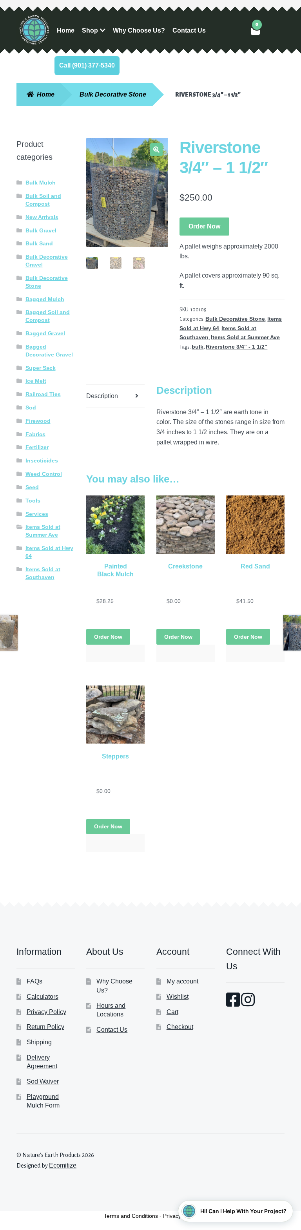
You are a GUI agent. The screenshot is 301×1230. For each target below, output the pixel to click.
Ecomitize (62, 1165)
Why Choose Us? (139, 30)
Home (65, 30)
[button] (156, 149)
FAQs (34, 981)
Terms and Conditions (131, 1216)
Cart (172, 1012)
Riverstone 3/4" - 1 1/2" (236, 347)
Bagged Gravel (45, 333)
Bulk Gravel (40, 230)
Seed (32, 487)
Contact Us (189, 30)
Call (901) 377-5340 (87, 65)
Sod (30, 407)
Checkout (180, 1026)
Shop (90, 30)
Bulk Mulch (40, 182)
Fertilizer (37, 447)
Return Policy (45, 1026)
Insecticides (41, 460)
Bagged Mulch (44, 299)
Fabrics (35, 434)
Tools (32, 500)
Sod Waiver (43, 1081)
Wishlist (178, 996)
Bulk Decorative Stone (113, 94)
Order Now (204, 226)
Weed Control (43, 474)
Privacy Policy (46, 1012)
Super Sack (40, 368)
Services (36, 514)
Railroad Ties (43, 394)
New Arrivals (41, 217)
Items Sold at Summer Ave (245, 337)
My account (182, 981)
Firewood (38, 421)
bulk (197, 347)
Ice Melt (35, 381)
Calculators (42, 996)
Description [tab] (102, 396)
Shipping (39, 1042)
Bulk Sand (39, 243)
